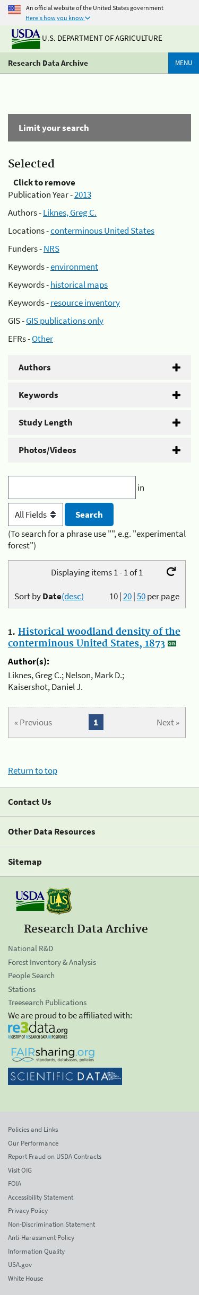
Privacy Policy (28, 1210)
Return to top (32, 770)
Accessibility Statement (40, 1197)
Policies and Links (33, 1129)
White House (25, 1278)
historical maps (79, 284)
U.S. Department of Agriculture (101, 38)
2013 (82, 194)
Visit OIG (20, 1170)
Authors (35, 367)
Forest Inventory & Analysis (52, 962)
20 (127, 596)
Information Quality (36, 1251)
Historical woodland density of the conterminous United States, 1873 (94, 638)
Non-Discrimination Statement (51, 1224)
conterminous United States (102, 230)
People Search (31, 975)
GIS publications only (64, 320)
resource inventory (85, 302)
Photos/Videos (47, 450)
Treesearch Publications (47, 1002)
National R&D (30, 948)
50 (141, 596)
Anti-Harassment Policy (41, 1237)
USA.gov (20, 1264)
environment (74, 266)
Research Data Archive (48, 63)
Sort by (49, 596)
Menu (183, 62)
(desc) (73, 596)
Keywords (38, 395)
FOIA (14, 1183)
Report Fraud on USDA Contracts (54, 1156)
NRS (51, 248)
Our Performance (33, 1143)
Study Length (46, 422)
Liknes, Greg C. (70, 212)
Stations (22, 989)
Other (42, 338)
